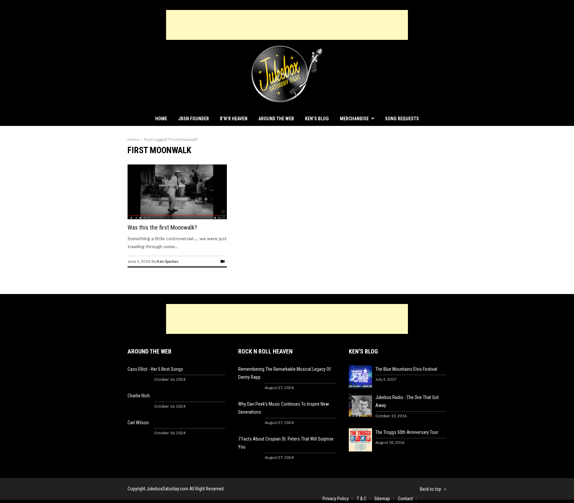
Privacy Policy (336, 498)
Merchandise (354, 118)
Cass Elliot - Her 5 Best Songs (155, 369)
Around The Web (276, 118)
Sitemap (382, 498)
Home (161, 118)
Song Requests (402, 118)
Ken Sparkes (168, 261)
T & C (361, 498)
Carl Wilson (138, 422)
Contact (405, 498)
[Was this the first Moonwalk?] (177, 217)
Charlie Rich (139, 395)
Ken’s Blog (317, 118)
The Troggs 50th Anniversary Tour (406, 432)
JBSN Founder (193, 118)
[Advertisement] (287, 25)
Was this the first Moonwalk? (162, 227)
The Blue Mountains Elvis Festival (406, 369)
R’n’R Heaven (233, 118)
